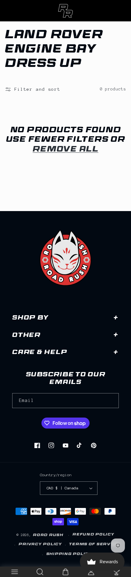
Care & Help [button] (39, 352)
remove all (65, 150)
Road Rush (48, 535)
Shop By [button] (30, 318)
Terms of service (94, 544)
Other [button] (26, 335)
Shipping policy (69, 554)
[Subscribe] (111, 400)
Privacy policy (40, 544)
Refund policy (94, 535)
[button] (14, 572)
